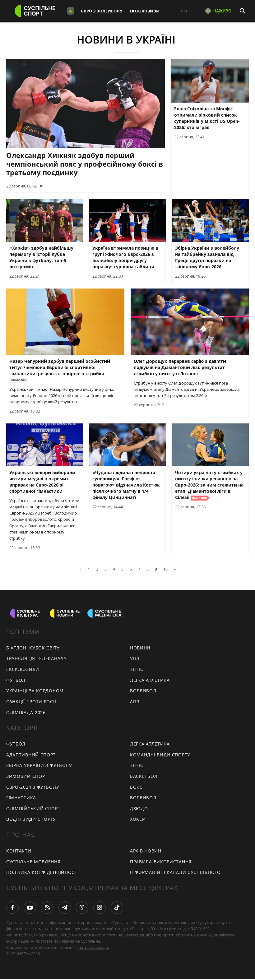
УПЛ (135, 658)
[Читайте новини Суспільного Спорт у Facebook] (12, 907)
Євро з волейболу (101, 11)
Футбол (16, 680)
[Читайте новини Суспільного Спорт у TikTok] (117, 907)
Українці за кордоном (35, 691)
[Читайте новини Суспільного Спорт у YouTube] (30, 907)
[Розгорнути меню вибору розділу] (70, 11)
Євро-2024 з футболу (32, 787)
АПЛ (135, 701)
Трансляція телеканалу (36, 658)
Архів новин (145, 851)
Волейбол (143, 691)
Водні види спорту (31, 819)
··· (184, 11)
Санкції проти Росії (31, 701)
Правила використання (161, 862)
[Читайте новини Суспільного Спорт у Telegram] (64, 907)
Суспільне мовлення (33, 862)
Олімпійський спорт (33, 808)
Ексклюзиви (145, 11)
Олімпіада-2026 (26, 712)
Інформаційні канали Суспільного (175, 872)
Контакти (18, 851)
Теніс (136, 669)
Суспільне (90, 941)
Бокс (136, 787)
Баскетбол (143, 776)
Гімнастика (21, 798)
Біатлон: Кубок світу (33, 648)
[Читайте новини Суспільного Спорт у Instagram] (99, 907)
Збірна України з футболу (39, 765)
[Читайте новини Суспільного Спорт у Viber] (82, 907)
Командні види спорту (160, 755)
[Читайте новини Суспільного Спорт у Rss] (47, 907)
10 (165, 569)
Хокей (138, 819)
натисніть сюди (93, 947)
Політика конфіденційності (42, 872)
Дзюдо (139, 808)
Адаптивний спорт (31, 755)
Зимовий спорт (27, 776)
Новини (140, 648)
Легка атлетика (150, 680)
